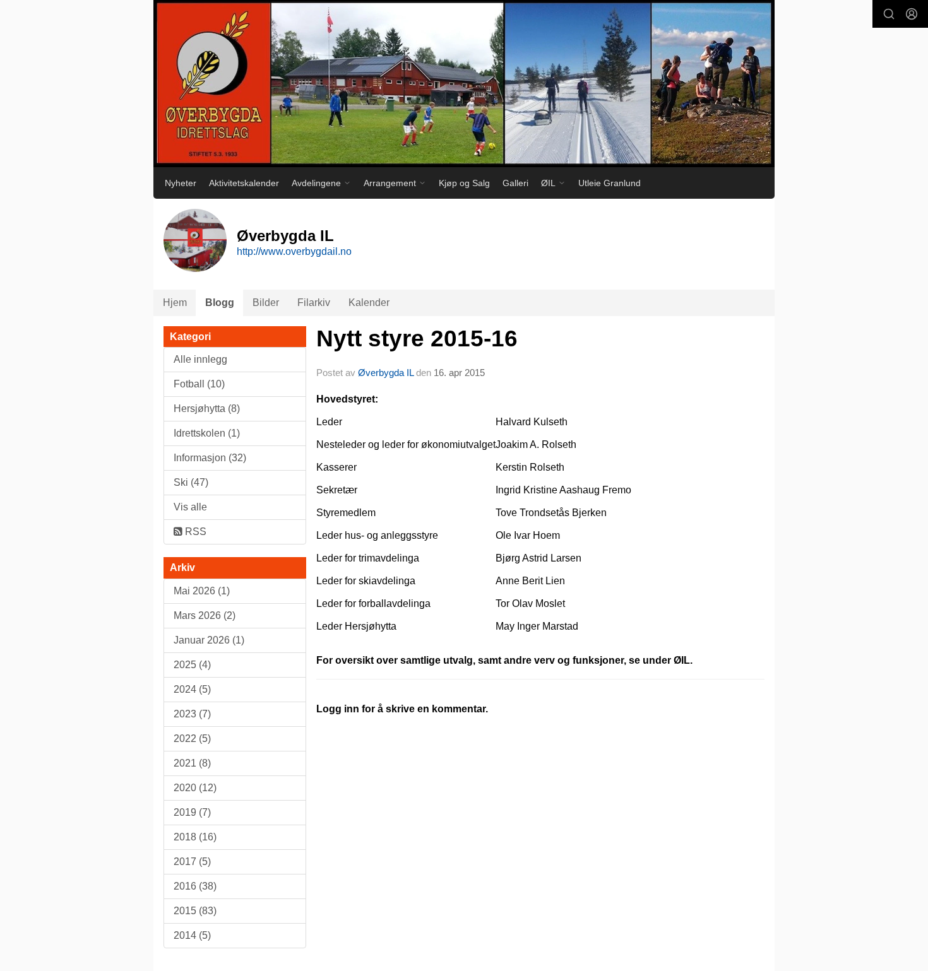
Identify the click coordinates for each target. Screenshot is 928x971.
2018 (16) (195, 837)
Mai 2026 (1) (202, 591)
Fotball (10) (199, 384)
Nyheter (180, 183)
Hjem (175, 302)
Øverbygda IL (385, 372)
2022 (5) (192, 738)
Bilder (266, 302)
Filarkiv (313, 302)
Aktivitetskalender (244, 183)
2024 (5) (192, 689)
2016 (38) (195, 886)
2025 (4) (192, 664)
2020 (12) (195, 787)
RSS (194, 531)
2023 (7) (192, 714)
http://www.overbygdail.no (294, 251)
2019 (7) (192, 812)
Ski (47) (191, 482)
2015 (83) (195, 910)
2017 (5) (192, 861)
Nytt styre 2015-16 (417, 338)
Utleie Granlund (609, 183)
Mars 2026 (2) (204, 615)
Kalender (369, 302)
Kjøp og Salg (464, 183)
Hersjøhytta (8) (207, 408)
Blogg (219, 302)
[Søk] (888, 14)
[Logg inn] (911, 14)
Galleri (515, 183)
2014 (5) (192, 935)
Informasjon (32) (210, 457)
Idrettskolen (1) (207, 433)
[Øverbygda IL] (464, 83)
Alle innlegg (200, 359)
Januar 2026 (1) (209, 640)
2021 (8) (192, 763)
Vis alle (190, 507)
